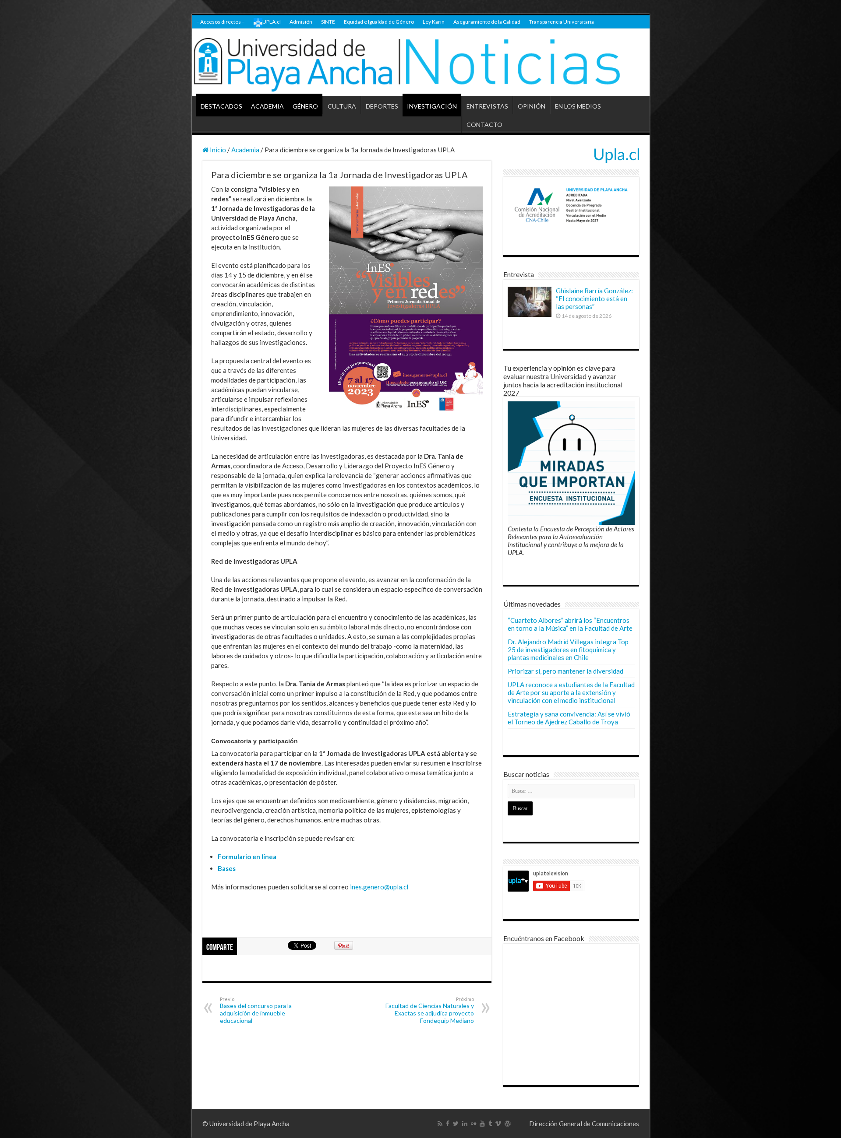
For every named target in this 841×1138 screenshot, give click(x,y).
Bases (227, 868)
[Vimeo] (498, 1123)
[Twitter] (455, 1123)
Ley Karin (434, 21)
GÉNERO (305, 106)
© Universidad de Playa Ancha (246, 1123)
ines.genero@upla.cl (379, 887)
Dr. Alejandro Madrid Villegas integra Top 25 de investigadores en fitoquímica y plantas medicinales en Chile (568, 649)
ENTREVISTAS (487, 106)
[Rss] (440, 1123)
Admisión (301, 21)
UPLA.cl (271, 21)
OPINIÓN (531, 106)
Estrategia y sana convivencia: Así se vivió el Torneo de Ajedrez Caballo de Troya (569, 718)
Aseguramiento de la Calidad (486, 21)
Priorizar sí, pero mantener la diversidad (565, 671)
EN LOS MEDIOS (578, 106)
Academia (245, 150)
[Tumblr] (490, 1123)
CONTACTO (484, 124)
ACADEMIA (267, 106)
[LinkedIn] (464, 1123)
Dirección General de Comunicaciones (584, 1123)
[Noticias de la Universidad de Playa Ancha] (421, 62)
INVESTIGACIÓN (432, 106)
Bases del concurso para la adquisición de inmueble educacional (256, 1010)
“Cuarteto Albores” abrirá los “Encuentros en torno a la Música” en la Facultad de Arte (570, 624)
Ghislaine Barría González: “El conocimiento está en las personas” (594, 298)
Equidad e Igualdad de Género (379, 21)
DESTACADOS (221, 106)
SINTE (328, 21)
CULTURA (342, 106)
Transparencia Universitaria (561, 21)
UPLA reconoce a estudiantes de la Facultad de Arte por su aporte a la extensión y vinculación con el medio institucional (571, 692)
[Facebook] (447, 1123)
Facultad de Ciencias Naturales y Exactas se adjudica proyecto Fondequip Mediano (429, 1010)
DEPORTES (382, 106)
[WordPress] (508, 1123)
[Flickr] (473, 1123)
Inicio (217, 150)
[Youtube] (482, 1123)
